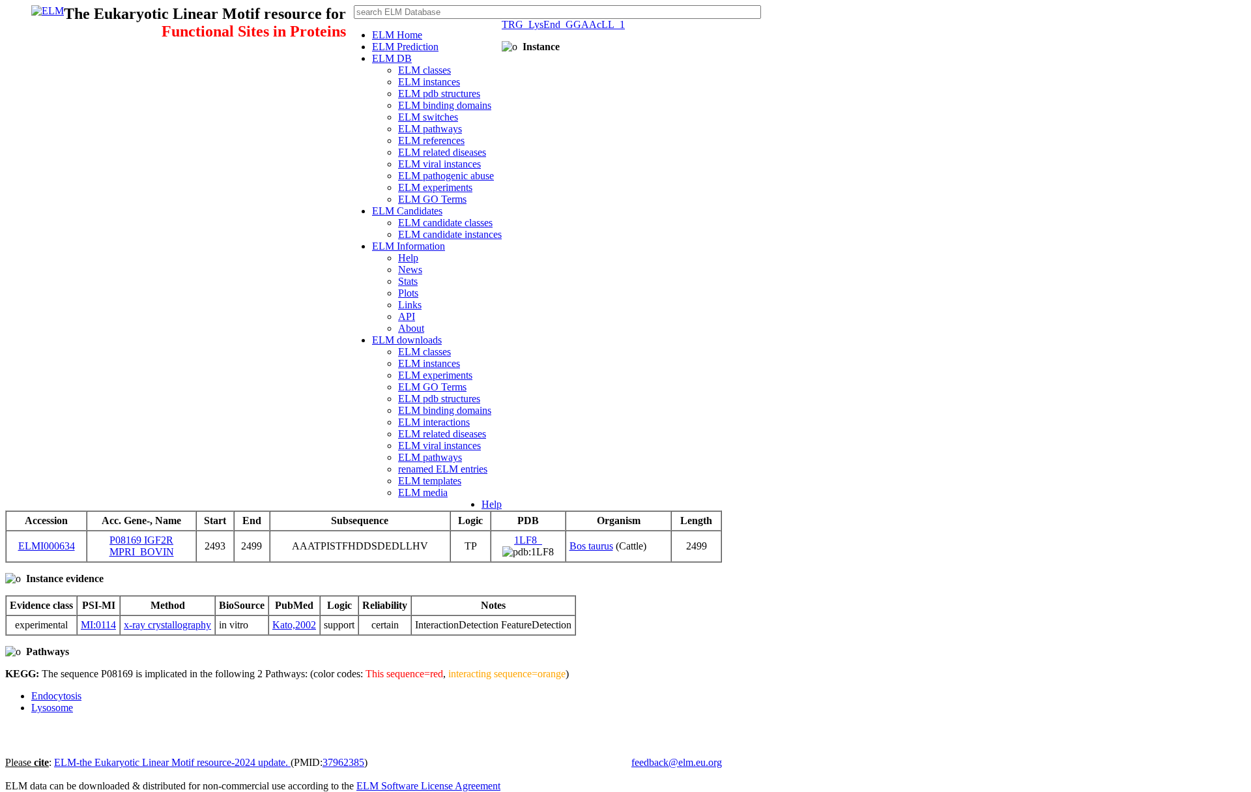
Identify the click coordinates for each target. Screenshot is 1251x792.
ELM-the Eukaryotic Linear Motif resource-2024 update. (172, 762)
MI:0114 (98, 624)
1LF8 (528, 540)
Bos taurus (591, 545)
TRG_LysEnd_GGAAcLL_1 (563, 24)
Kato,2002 (294, 624)
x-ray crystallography (167, 624)
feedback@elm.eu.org (676, 762)
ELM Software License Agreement (428, 785)
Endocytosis (56, 695)
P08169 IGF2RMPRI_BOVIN (141, 546)
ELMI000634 (46, 545)
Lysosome (52, 707)
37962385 (343, 762)
